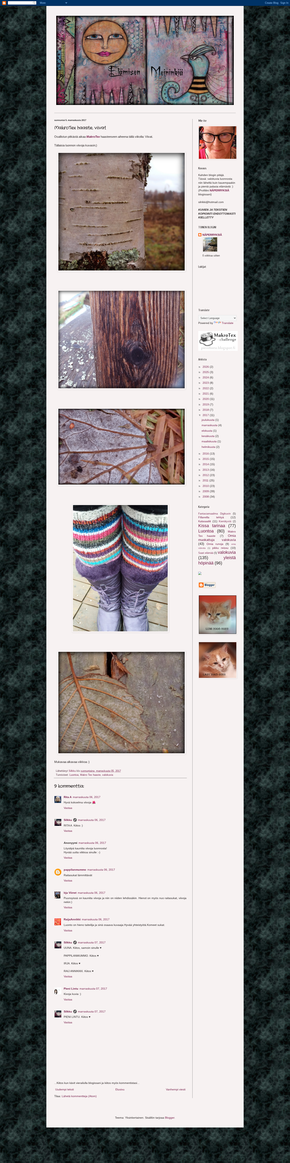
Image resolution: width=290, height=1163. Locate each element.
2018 (206, 409)
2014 (206, 464)
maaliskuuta (209, 441)
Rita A (68, 797)
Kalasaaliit (204, 521)
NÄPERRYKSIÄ (219, 190)
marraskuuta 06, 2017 (86, 797)
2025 (206, 372)
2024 (206, 377)
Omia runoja (215, 543)
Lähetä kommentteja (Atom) (79, 1096)
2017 (206, 415)
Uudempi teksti (64, 1089)
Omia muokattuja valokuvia (217, 538)
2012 (206, 475)
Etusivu (119, 1089)
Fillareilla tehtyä (211, 517)
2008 (206, 496)
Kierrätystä (225, 521)
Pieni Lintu (71, 988)
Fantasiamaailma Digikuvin (214, 513)
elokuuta (207, 430)
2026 (206, 366)
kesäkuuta (208, 436)
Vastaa (68, 807)
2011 (206, 480)
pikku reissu (220, 547)
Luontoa (74, 775)
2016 (206, 453)
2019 (206, 404)
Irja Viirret (70, 892)
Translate (227, 323)
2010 (206, 485)
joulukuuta (208, 419)
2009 (206, 491)
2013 (206, 469)
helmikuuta (209, 446)
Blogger (169, 1117)
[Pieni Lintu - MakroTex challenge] (218, 349)
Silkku (68, 819)
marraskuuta (210, 425)
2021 (206, 393)
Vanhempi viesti (175, 1089)
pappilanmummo (75, 869)
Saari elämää (205, 553)
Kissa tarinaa (211, 525)
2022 (206, 388)
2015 (206, 458)
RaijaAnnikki (72, 919)
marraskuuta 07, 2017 (92, 942)
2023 (206, 382)
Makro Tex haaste (90, 775)
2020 (206, 398)
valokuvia (107, 775)
